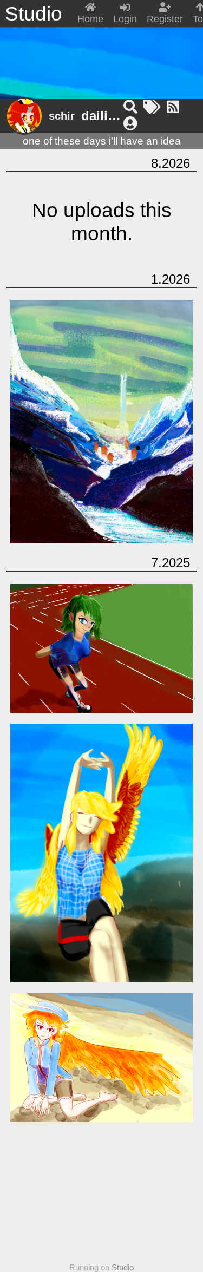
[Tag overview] (154, 107)
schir (62, 116)
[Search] (132, 107)
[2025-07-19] (101, 648)
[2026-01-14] (101, 422)
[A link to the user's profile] (130, 124)
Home (90, 19)
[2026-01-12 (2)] (101, 58)
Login (125, 19)
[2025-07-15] (101, 853)
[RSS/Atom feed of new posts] (173, 107)
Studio (123, 1267)
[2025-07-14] (101, 1058)
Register (165, 19)
